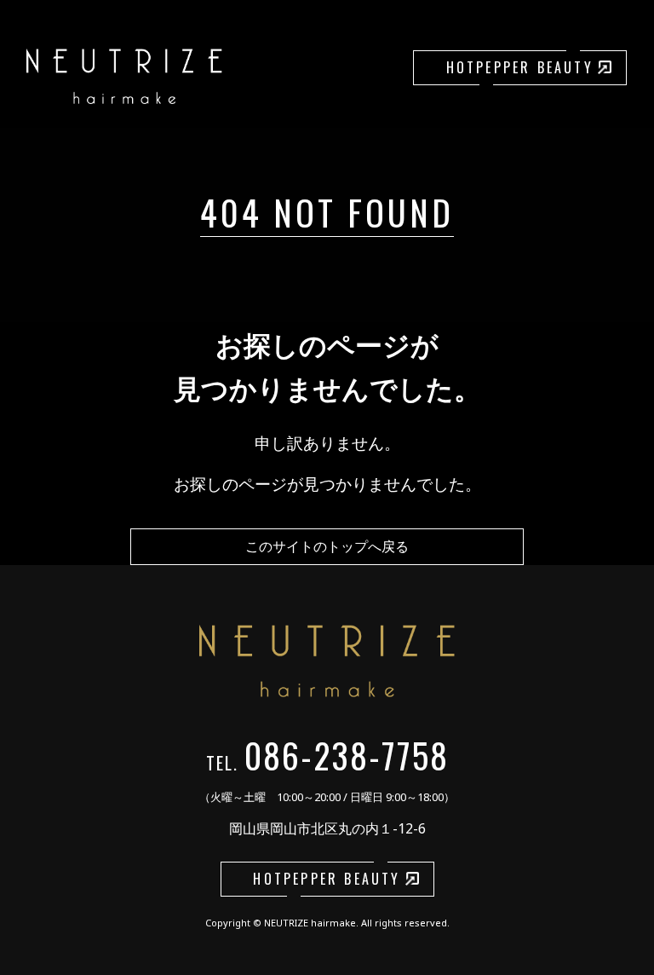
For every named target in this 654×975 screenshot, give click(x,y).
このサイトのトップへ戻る (327, 546)
